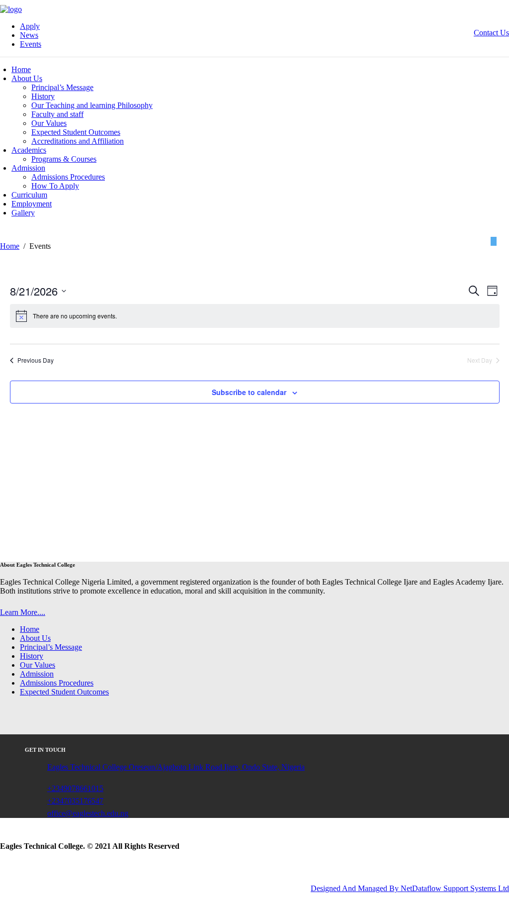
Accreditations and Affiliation (77, 141)
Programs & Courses (63, 159)
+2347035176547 (75, 801)
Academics (28, 150)
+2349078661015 (75, 788)
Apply (30, 26)
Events (30, 44)
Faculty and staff (57, 114)
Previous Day (35, 360)
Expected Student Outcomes (75, 132)
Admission (28, 168)
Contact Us (491, 32)
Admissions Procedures (68, 177)
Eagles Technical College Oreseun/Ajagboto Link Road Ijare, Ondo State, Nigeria (176, 767)
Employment (31, 204)
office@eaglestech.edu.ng (87, 813)
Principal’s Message (62, 87)
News (29, 35)
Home (21, 69)
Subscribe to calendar (249, 392)
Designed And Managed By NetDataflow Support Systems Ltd (410, 888)
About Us (26, 78)
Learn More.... (22, 612)
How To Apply (55, 186)
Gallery (23, 212)
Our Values (49, 123)
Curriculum (29, 195)
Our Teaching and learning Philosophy (92, 105)
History (43, 96)
